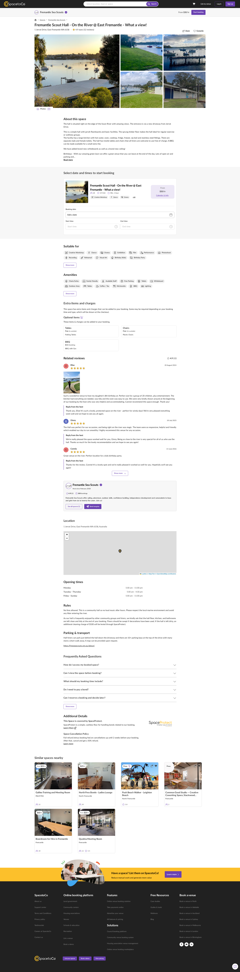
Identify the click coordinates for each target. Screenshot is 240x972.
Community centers (71, 907)
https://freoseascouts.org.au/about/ (79, 646)
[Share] (65, 765)
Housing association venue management (122, 943)
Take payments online (115, 907)
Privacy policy (39, 919)
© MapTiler (151, 574)
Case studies (155, 901)
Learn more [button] (68, 744)
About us (38, 901)
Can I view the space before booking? (83, 673)
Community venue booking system (120, 937)
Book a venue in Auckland (190, 913)
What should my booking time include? (83, 681)
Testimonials (39, 925)
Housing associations (72, 913)
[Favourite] (69, 765)
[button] (77, 71)
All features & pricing (115, 919)
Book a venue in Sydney (189, 919)
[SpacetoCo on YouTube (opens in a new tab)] (186, 944)
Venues (66, 919)
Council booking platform (116, 931)
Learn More (69, 728)
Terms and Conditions (42, 913)
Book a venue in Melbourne (190, 925)
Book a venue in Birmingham (191, 937)
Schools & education (72, 925)
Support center (40, 907)
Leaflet (143, 574)
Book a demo (69, 944)
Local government (70, 901)
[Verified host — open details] (66, 12)
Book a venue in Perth (188, 901)
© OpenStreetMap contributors (165, 574)
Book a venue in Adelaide (189, 907)
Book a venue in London (189, 931)
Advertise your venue (115, 913)
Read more (68, 160)
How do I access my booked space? (81, 665)
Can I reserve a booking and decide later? (84, 698)
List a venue (68, 938)
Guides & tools (156, 907)
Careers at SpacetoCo (42, 931)
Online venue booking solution (118, 901)
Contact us (38, 937)
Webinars (154, 913)
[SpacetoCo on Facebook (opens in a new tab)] (182, 944)
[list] (47, 919)
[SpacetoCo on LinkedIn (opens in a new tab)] (192, 944)
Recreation (68, 931)
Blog (152, 919)
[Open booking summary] (194, 4)
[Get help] (235, 967)
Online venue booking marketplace (120, 949)
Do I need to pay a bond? (76, 690)
